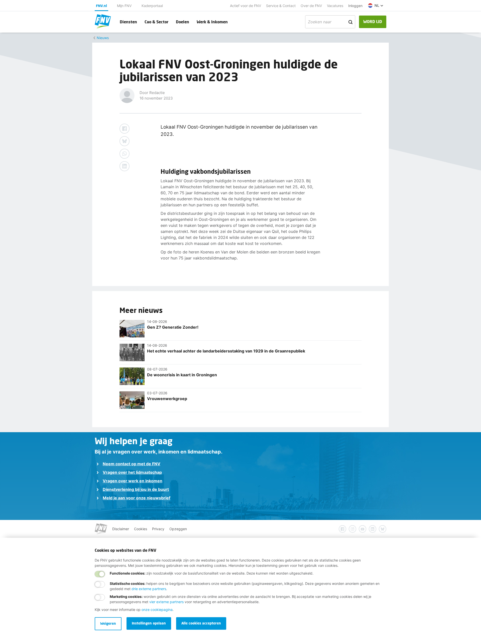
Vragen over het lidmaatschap (132, 472)
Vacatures (335, 6)
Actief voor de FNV (245, 6)
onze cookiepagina (157, 609)
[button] (375, 5)
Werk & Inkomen (212, 21)
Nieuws (103, 38)
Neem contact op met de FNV (131, 463)
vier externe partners (166, 602)
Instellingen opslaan (149, 623)
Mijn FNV (124, 6)
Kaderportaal (152, 6)
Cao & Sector (156, 21)
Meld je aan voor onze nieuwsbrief (136, 497)
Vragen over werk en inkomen (132, 480)
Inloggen (355, 6)
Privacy (158, 529)
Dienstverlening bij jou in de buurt (136, 489)
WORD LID (372, 21)
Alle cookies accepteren (201, 623)
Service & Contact (281, 6)
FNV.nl (101, 6)
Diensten (128, 21)
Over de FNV (311, 6)
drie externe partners (149, 589)
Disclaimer (120, 529)
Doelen (182, 21)
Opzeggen (178, 529)
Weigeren (108, 623)
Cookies (140, 529)
